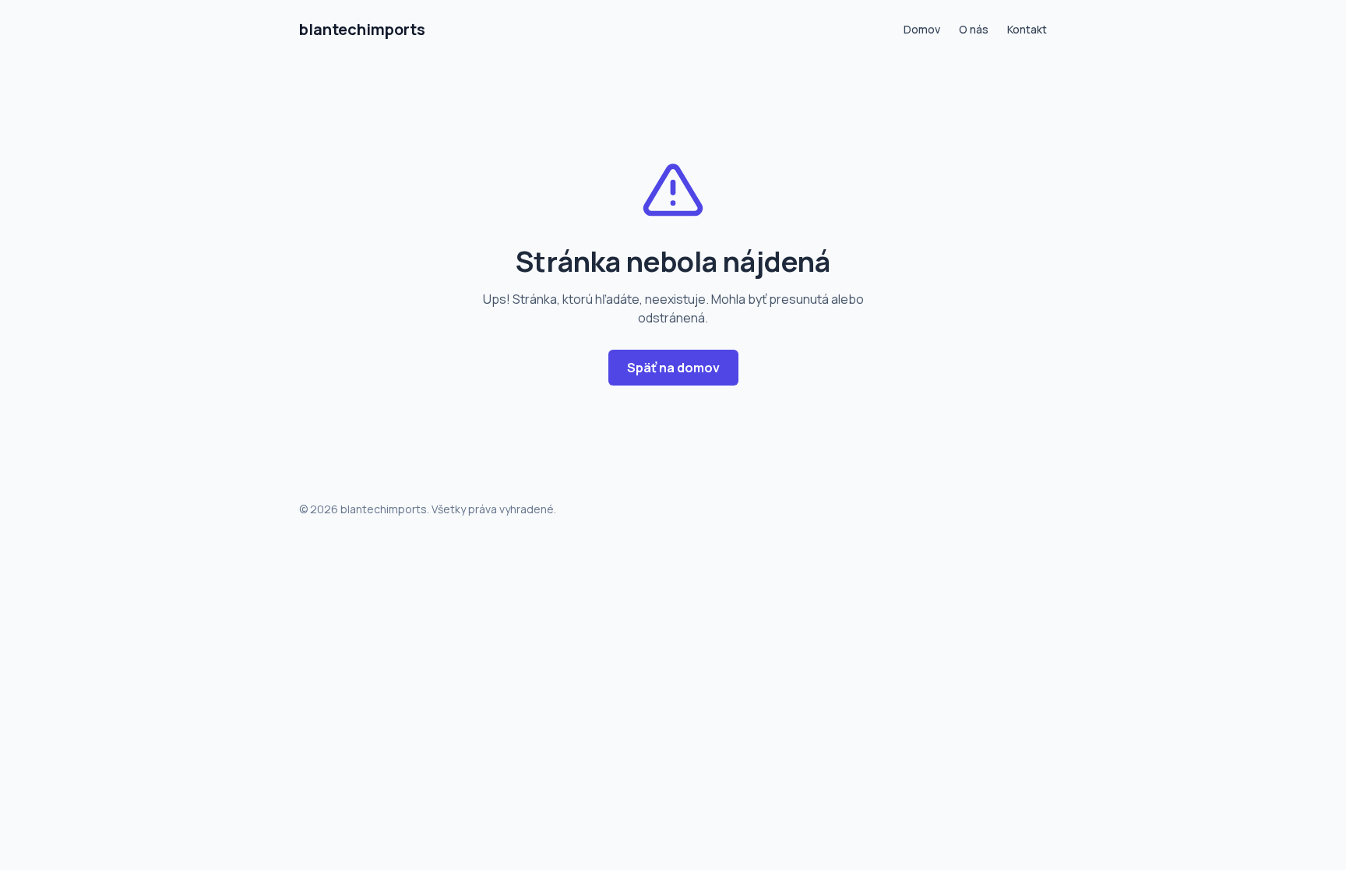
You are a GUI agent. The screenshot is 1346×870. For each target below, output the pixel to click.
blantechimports (362, 29)
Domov (922, 29)
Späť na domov (673, 367)
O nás (973, 29)
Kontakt (1027, 29)
